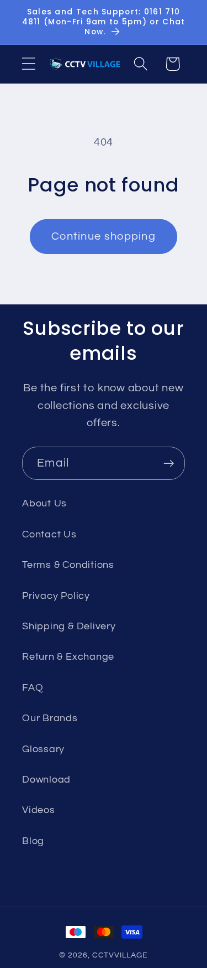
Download (46, 779)
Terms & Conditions (68, 565)
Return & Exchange (68, 656)
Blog (33, 841)
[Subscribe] (168, 463)
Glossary (43, 749)
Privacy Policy (56, 596)
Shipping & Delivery (69, 626)
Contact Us (49, 534)
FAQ (32, 687)
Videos (38, 810)
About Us (44, 503)
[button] (28, 64)
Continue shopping (103, 236)
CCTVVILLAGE (120, 955)
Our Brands (50, 718)
